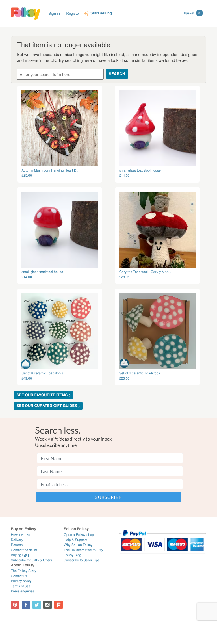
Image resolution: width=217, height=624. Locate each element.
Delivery (17, 539)
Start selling (101, 13)
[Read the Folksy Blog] (58, 605)
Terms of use (20, 586)
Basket (192, 13)
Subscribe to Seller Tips (82, 560)
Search (117, 73)
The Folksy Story (23, 570)
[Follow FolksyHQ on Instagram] (47, 605)
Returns (17, 544)
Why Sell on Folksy (78, 544)
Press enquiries (22, 591)
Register (73, 13)
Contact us (19, 575)
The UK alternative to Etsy (83, 549)
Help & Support (75, 539)
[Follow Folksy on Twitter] (36, 605)
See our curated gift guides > (48, 405)
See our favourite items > (43, 395)
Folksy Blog (72, 554)
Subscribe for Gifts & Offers (31, 560)
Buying (20, 554)
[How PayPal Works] (162, 555)
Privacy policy (21, 580)
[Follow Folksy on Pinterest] (15, 605)
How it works (20, 534)
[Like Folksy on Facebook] (26, 605)
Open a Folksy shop (79, 534)
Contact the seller (24, 549)
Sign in (54, 13)
